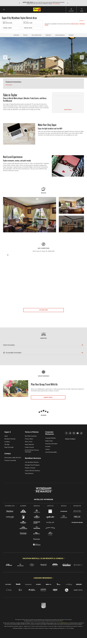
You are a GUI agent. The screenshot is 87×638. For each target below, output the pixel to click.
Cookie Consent (29, 447)
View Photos (71, 224)
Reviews (71, 35)
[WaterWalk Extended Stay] (9, 517)
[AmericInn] (36, 528)
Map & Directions (36, 35)
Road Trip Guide (8, 447)
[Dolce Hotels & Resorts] (77, 517)
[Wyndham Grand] (77, 522)
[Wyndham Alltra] (50, 533)
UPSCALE (64, 505)
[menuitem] (4, 9)
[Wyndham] (63, 511)
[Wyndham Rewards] (43, 489)
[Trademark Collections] (63, 517)
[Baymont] (36, 533)
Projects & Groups (30, 468)
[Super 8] (23, 517)
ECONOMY (23, 505)
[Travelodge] (23, 533)
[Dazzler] (50, 522)
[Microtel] (23, 522)
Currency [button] (81, 20)
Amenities (48, 35)
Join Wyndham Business (32, 462)
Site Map (6, 444)
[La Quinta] (36, 511)
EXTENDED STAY (10, 505)
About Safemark (29, 444)
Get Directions (43, 310)
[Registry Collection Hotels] (77, 511)
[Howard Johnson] (23, 528)
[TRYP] (50, 511)
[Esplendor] (50, 517)
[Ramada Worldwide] (36, 539)
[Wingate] (36, 517)
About (6, 436)
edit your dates (74, 23)
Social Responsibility (51, 452)
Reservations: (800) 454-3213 (12, 457)
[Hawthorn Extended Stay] (9, 511)
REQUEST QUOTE (48, 397)
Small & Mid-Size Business (32, 470)
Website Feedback (70, 439)
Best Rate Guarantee (31, 436)
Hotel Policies (68, 109)
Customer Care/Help (10, 460)
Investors (47, 446)
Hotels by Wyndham (43, 499)
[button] (19, 3)
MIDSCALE (37, 505)
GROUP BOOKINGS (60, 35)
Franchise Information (51, 443)
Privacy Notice (29, 439)
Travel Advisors (29, 473)
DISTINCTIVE (77, 505)
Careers (47, 449)
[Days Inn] (23, 511)
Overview (16, 35)
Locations (7, 441)
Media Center (49, 441)
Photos (25, 35)
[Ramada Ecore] (36, 544)
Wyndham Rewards (9, 439)
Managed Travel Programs (32, 465)
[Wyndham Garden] (36, 522)
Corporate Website (50, 438)
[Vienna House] (50, 528)
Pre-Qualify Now (56, 3)
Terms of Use (28, 441)
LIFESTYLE (50, 505)
